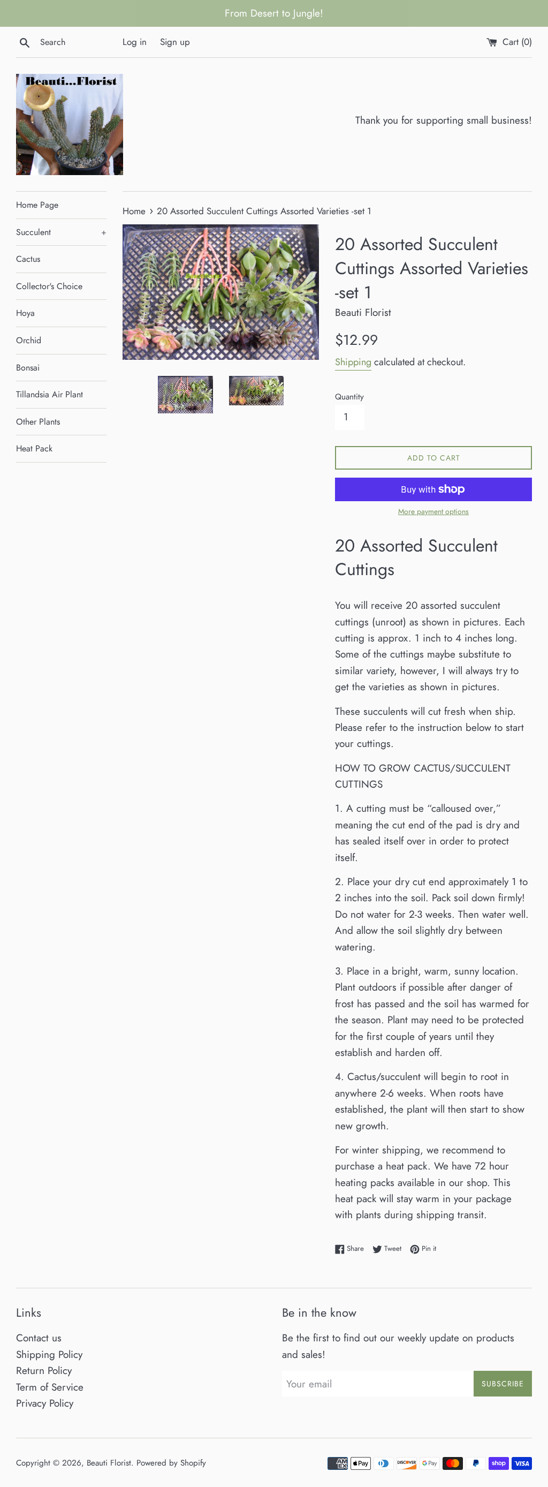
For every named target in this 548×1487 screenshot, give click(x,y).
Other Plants (38, 422)
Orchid (28, 340)
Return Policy (44, 1370)
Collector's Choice (49, 286)
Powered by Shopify (171, 1463)
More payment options (433, 511)
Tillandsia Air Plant (49, 394)
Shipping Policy (49, 1354)
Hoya (25, 313)
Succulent (61, 232)
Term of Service (49, 1387)
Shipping (353, 362)
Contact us (39, 1338)
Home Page (37, 205)
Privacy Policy (44, 1403)
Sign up (175, 41)
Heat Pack (34, 448)
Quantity (349, 397)
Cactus (28, 259)
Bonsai (28, 367)
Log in (135, 41)
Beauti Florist (109, 1463)
